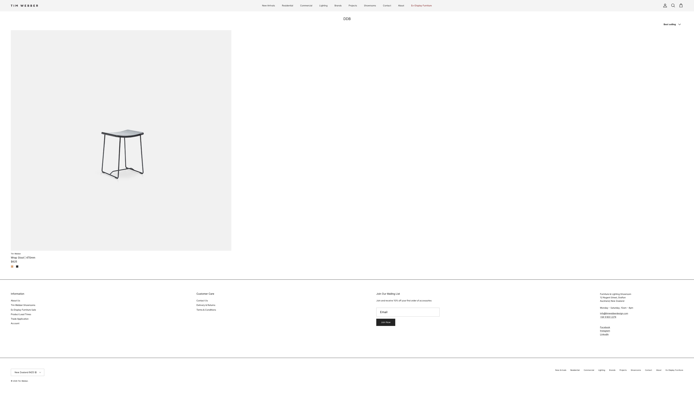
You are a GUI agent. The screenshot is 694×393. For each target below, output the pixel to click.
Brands (338, 5)
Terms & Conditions (206, 309)
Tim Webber (23, 381)
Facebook (605, 327)
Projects (353, 5)
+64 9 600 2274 (608, 317)
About (401, 5)
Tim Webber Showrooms (23, 305)
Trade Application (20, 318)
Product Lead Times (21, 314)
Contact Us (202, 300)
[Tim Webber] (24, 6)
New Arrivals (268, 5)
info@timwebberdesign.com (614, 313)
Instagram (605, 330)
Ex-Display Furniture (421, 5)
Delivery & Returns (205, 305)
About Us (15, 300)
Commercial (306, 5)
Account (15, 323)
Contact (387, 5)
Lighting (323, 5)
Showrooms (370, 5)
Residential (287, 5)
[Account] (664, 5)
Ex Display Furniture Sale (23, 309)
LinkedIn (604, 334)
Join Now (386, 322)
